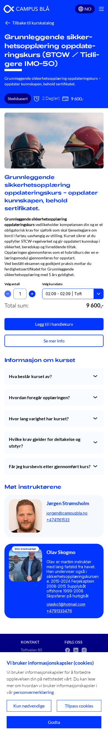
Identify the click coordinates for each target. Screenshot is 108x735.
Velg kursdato (52, 284)
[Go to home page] (26, 9)
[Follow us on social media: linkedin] (76, 650)
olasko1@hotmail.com (66, 604)
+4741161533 (58, 519)
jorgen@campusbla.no (67, 513)
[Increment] (32, 293)
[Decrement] (7, 293)
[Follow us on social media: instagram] (84, 650)
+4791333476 (59, 611)
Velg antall (12, 284)
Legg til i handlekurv (54, 324)
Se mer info (54, 340)
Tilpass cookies (79, 705)
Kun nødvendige (29, 705)
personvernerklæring (34, 692)
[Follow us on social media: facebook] (68, 650)
